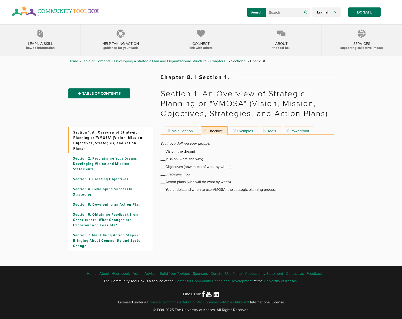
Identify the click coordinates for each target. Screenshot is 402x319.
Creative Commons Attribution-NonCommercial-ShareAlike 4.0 (198, 302)
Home (73, 61)
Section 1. (239, 61)
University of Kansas (280, 280)
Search (256, 12)
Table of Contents (96, 61)
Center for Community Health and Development (214, 280)
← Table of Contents (99, 93)
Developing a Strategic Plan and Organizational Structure (161, 61)
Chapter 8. (219, 61)
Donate (364, 12)
